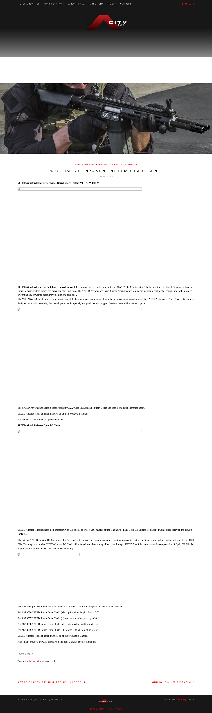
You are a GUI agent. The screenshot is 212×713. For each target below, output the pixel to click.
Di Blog (182, 699)
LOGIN (111, 4)
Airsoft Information (98, 164)
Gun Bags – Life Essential (172, 682)
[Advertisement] (106, 54)
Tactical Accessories (128, 164)
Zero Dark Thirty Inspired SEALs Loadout (53, 682)
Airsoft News (113, 164)
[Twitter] (186, 4)
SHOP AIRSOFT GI (29, 4)
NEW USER (125, 4)
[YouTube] (190, 4)
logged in (33, 661)
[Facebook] (182, 4)
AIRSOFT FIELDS (77, 4)
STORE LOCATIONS (54, 4)
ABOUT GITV (97, 4)
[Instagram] (193, 4)
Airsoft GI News (81, 164)
